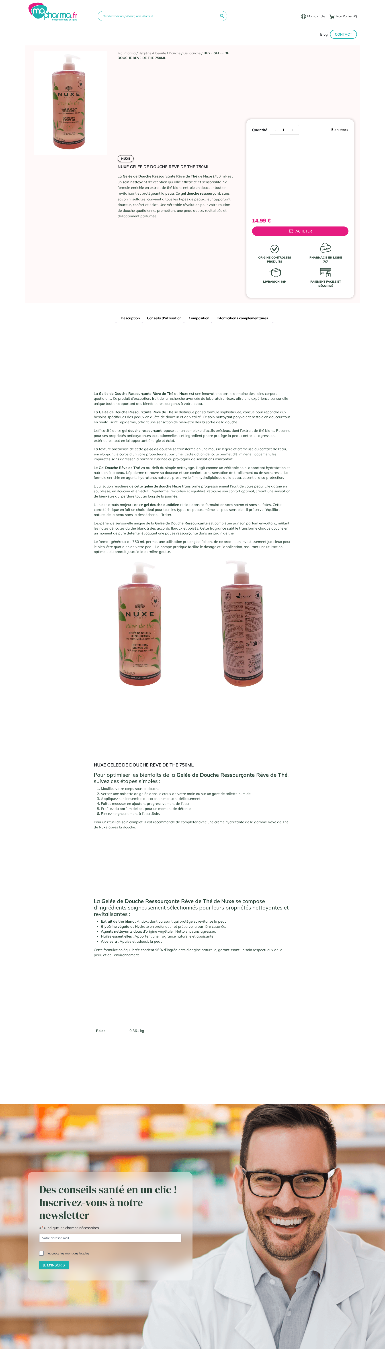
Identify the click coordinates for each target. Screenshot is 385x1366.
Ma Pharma (127, 53)
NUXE (125, 159)
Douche (174, 53)
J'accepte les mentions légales (67, 1253)
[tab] (130, 318)
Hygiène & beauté (152, 53)
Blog (324, 34)
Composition (199, 318)
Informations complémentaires (242, 318)
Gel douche (192, 53)
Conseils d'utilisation (164, 318)
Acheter (303, 231)
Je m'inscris (54, 1265)
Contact (343, 34)
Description (130, 318)
